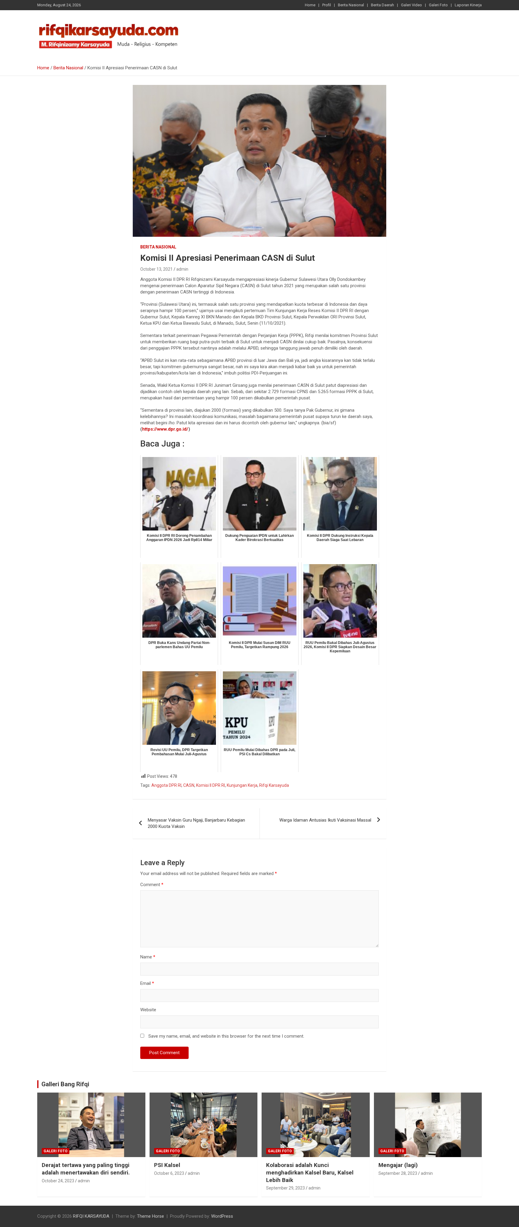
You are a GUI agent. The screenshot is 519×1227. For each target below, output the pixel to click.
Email (147, 983)
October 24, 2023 (58, 1180)
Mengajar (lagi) (398, 1165)
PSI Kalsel (167, 1165)
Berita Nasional (351, 5)
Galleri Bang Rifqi (65, 1084)
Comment (151, 884)
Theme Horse (150, 1216)
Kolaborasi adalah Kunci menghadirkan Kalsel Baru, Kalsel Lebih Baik (310, 1172)
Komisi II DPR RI (210, 785)
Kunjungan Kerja (242, 785)
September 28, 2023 (397, 1173)
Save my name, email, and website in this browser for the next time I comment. (226, 1036)
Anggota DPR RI (166, 785)
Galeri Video (411, 5)
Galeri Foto (438, 5)
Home (310, 5)
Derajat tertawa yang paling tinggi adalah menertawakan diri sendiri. (86, 1169)
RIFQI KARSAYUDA (91, 1216)
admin (182, 269)
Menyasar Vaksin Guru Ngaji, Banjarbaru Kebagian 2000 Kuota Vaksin (196, 823)
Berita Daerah (382, 5)
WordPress (222, 1216)
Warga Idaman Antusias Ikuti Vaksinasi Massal (325, 820)
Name (147, 957)
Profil (326, 5)
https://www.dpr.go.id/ (165, 429)
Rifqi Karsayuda (274, 785)
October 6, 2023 (169, 1173)
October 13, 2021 (156, 269)
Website (148, 1009)
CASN (188, 785)
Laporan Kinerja (468, 5)
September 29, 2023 (285, 1188)
